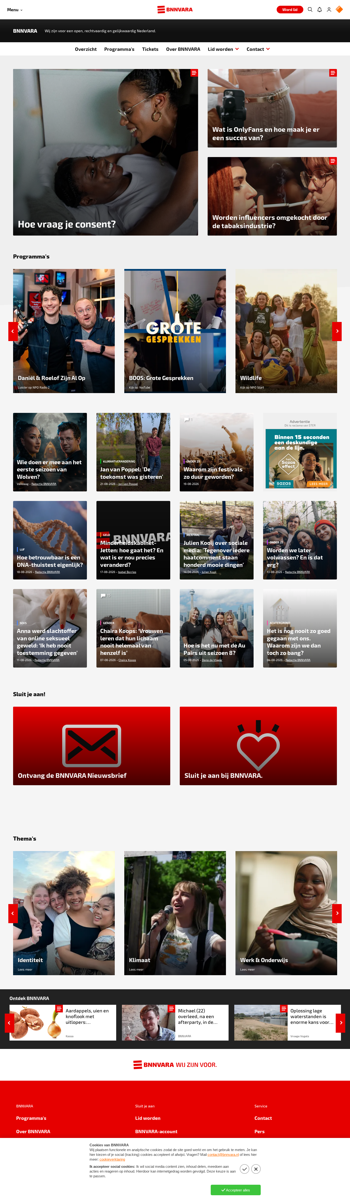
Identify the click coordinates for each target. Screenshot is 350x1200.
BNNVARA (25, 31)
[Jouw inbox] (319, 9)
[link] (63, 1023)
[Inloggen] (329, 9)
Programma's (119, 49)
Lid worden (220, 49)
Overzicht (86, 49)
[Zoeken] (310, 9)
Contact (255, 49)
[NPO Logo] (339, 10)
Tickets (150, 49)
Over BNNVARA (183, 49)
